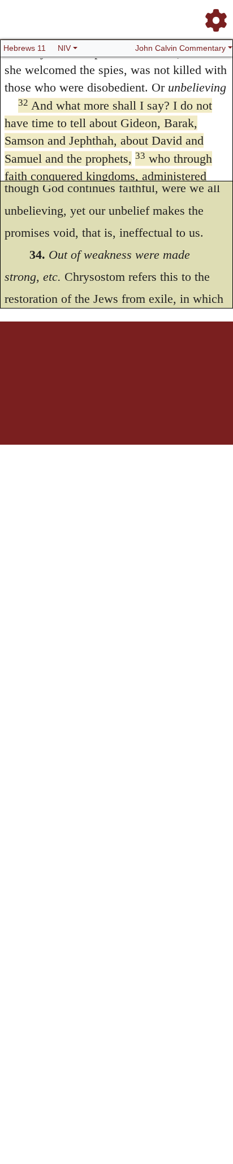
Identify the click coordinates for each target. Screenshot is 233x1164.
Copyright (140, 361)
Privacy (167, 361)
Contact (192, 361)
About (115, 361)
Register (46, 361)
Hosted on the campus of (60, 411)
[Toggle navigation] (212, 16)
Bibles (94, 361)
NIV (64, 48)
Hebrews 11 (24, 48)
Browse (71, 361)
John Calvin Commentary (180, 48)
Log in (22, 361)
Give (213, 361)
